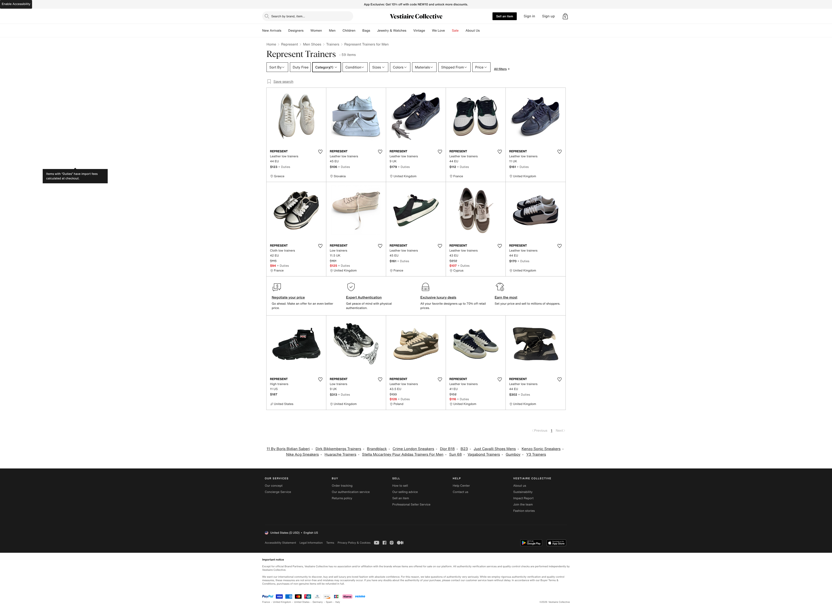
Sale (455, 30)
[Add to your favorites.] (320, 151)
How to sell (400, 485)
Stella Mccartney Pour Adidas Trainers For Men (402, 454)
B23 (464, 449)
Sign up (548, 16)
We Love (438, 30)
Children (349, 30)
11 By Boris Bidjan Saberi (288, 449)
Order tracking (342, 485)
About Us (473, 30)
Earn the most (506, 297)
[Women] (325, 30)
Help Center (461, 485)
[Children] (359, 30)
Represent (289, 44)
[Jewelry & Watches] (409, 30)
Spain (329, 602)
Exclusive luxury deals (438, 297)
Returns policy (342, 498)
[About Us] (483, 30)
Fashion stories (524, 511)
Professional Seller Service (411, 504)
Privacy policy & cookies (354, 543)
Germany (317, 602)
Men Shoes (312, 44)
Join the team (523, 504)
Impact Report (523, 498)
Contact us (460, 492)
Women (316, 30)
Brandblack (377, 449)
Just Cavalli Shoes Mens (495, 449)
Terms (330, 543)
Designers (296, 30)
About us (519, 485)
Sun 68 (455, 454)
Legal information (311, 543)
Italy (337, 602)
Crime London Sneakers (413, 449)
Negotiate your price (288, 297)
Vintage (419, 30)
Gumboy (513, 454)
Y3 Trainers (536, 454)
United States (302, 602)
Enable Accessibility (16, 4)
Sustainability (523, 492)
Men (332, 30)
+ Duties (284, 166)
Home (271, 44)
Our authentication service (351, 492)
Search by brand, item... (288, 16)
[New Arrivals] (284, 30)
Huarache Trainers (340, 454)
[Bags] (373, 30)
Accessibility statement (280, 543)
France (266, 602)
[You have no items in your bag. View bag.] (565, 16)
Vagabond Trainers (484, 454)
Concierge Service (278, 492)
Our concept (274, 485)
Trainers (332, 44)
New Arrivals (271, 30)
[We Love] (448, 30)
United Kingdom (282, 602)
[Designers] (307, 30)
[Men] (339, 30)
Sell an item (504, 16)
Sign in (529, 16)
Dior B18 (447, 449)
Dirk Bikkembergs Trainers (338, 449)
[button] (565, 16)
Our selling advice (405, 492)
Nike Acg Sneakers (302, 454)
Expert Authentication (364, 297)
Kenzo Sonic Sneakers (541, 449)
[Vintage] (428, 30)
